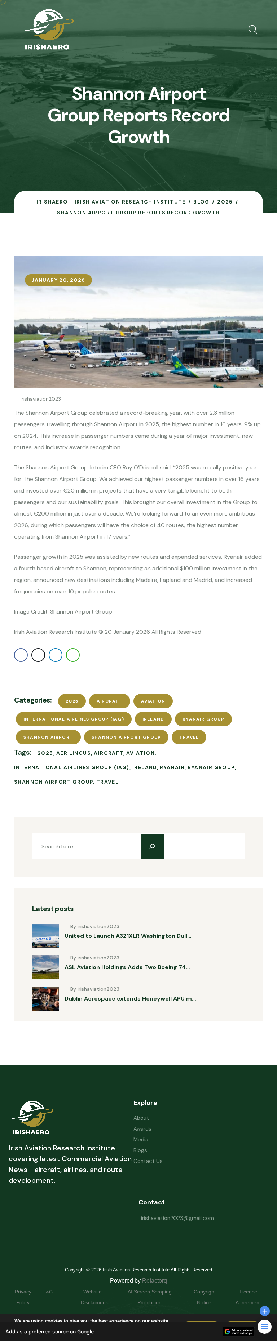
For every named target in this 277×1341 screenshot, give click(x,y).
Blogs (140, 1150)
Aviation (153, 701)
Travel (189, 737)
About (141, 1118)
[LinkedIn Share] (55, 655)
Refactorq (154, 1281)
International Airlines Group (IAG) (73, 719)
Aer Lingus (73, 753)
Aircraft (110, 701)
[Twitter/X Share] (38, 655)
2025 (72, 701)
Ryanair (172, 767)
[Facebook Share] (21, 655)
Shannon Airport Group (126, 737)
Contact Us (148, 1161)
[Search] (152, 846)
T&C (55, 1292)
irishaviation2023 (41, 399)
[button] (138, 1331)
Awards (142, 1128)
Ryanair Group (203, 719)
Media (140, 1139)
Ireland (153, 719)
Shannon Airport (48, 737)
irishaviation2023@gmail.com (177, 1218)
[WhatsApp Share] (73, 655)
